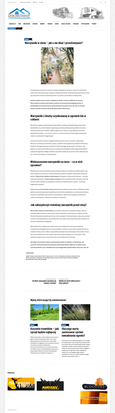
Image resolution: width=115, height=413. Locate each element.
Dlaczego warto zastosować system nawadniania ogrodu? (73, 332)
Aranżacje (12, 24)
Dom (19, 24)
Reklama (35, 2)
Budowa (35, 24)
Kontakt (41, 2)
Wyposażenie (85, 24)
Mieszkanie (26, 24)
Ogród (57, 24)
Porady (94, 24)
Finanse (49, 24)
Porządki (76, 24)
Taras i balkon (65, 24)
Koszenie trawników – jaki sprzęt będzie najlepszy (44, 330)
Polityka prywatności (25, 2)
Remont (42, 24)
